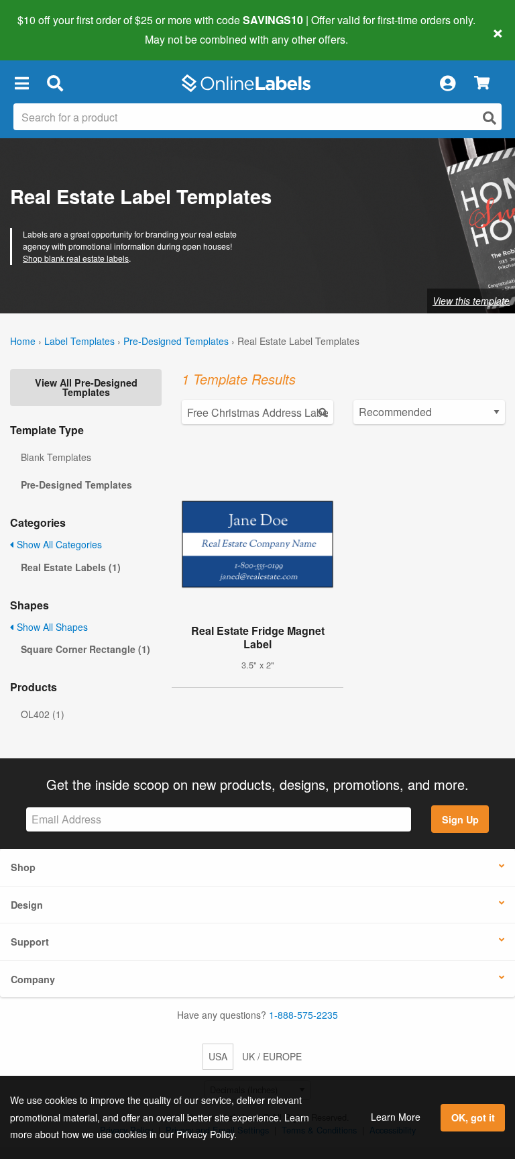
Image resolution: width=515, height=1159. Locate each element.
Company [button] (33, 979)
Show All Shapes (51, 627)
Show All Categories (58, 544)
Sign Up (460, 819)
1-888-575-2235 (303, 1014)
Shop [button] (23, 867)
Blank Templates (56, 457)
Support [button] (30, 941)
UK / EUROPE (272, 1056)
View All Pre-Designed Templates (86, 387)
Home (23, 341)
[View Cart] (482, 83)
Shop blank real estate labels (76, 258)
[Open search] (489, 117)
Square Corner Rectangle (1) (85, 649)
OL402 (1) (42, 714)
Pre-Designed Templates (176, 341)
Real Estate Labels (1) (71, 567)
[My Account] (447, 83)
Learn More (395, 1116)
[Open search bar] (55, 83)
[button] (21, 83)
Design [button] (27, 904)
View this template (471, 300)
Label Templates (79, 341)
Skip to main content (48, 29)
